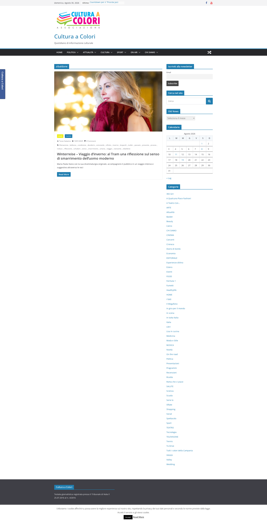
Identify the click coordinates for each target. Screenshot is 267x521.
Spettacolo (171, 418)
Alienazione (63, 145)
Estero (169, 267)
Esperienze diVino (174, 262)
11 (176, 154)
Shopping (170, 409)
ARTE (168, 207)
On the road (172, 354)
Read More (138, 517)
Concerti (170, 239)
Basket (169, 216)
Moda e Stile (172, 340)
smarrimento (93, 149)
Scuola (169, 395)
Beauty (169, 221)
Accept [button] (128, 517)
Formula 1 (171, 281)
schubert (77, 149)
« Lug (168, 178)
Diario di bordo (173, 249)
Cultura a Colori (74, 36)
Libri (168, 326)
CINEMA (170, 235)
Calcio (169, 226)
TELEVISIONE (172, 436)
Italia (168, 322)
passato (137, 145)
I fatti (168, 299)
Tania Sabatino (65, 141)
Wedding (170, 464)
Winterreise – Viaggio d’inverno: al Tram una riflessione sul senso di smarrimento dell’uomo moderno (108, 156)
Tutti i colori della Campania (179, 450)
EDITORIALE (171, 258)
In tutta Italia (172, 317)
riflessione (68, 149)
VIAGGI (169, 455)
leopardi (123, 145)
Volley (169, 459)
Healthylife (171, 290)
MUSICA (170, 345)
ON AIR (134, 52)
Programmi (171, 368)
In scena (170, 313)
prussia (153, 145)
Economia (170, 253)
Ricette (169, 377)
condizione (82, 145)
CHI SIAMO (150, 52)
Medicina (170, 336)
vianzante (117, 149)
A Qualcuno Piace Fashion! (178, 198)
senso (84, 149)
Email (168, 72)
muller (130, 145)
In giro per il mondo (175, 308)
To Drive (170, 446)
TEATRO (68, 136)
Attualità (88, 52)
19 (182, 160)
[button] (77, 52)
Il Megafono (171, 304)
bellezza (73, 145)
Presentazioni (172, 363)
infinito (108, 145)
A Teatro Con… (173, 203)
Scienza (170, 391)
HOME (59, 52)
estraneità (100, 145)
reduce (59, 149)
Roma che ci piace (174, 381)
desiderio (91, 145)
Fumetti (170, 285)
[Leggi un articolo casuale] (209, 52)
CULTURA (105, 52)
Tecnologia (171, 432)
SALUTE (169, 386)
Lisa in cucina (172, 331)
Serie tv (169, 400)
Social (169, 414)
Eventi (169, 271)
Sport (120, 52)
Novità (169, 349)
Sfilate (169, 404)
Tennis (169, 441)
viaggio (109, 149)
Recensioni (171, 372)
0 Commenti (91, 141)
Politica (71, 52)
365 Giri (170, 194)
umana (102, 149)
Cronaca (170, 244)
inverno (115, 145)
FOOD (169, 276)
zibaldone (126, 149)
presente (145, 145)
